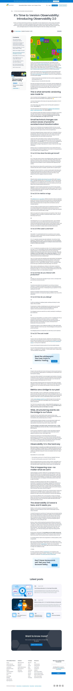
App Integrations (9, 680)
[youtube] (60, 686)
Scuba (51, 553)
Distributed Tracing (10, 668)
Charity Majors (18, 31)
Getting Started (37, 665)
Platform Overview (10, 664)
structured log (56, 108)
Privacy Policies (58, 669)
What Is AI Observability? (38, 673)
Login (49, 5)
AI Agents (19, 665)
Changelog (30, 677)
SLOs (7, 674)
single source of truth (38, 110)
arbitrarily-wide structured (43, 179)
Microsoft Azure (21, 668)
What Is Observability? (38, 671)
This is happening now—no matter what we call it (18, 58)
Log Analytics (9, 667)
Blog (12, 11)
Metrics (8, 670)
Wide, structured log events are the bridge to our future (19, 53)
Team (29, 664)
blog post (44, 71)
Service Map (9, 676)
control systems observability (43, 63)
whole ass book (56, 69)
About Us (29, 662)
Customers (30, 670)
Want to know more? (17, 67)
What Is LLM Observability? (39, 674)
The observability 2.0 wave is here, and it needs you (18, 61)
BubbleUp (8, 677)
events (32, 110)
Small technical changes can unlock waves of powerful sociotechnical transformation (18, 44)
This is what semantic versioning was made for (17, 40)
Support (29, 674)
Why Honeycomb (21, 662)
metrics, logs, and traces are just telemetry (40, 74)
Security (29, 673)
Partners (29, 671)
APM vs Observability (38, 676)
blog (50, 67)
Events (29, 668)
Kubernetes (20, 670)
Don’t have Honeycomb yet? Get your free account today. (18, 65)
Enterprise (19, 664)
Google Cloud (20, 671)
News (29, 667)
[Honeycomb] (9, 5)
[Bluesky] (54, 686)
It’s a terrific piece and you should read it (48, 554)
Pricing (39, 5)
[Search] (46, 5)
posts (52, 67)
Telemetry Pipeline (10, 671)
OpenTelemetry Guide (38, 677)
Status (29, 676)
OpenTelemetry (44, 544)
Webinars (36, 670)
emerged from (42, 69)
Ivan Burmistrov (46, 551)
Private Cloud (9, 673)
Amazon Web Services (22, 667)
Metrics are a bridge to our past (19, 50)
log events (50, 179)
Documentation (37, 664)
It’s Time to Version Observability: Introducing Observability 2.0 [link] (23, 11)
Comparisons (36, 668)
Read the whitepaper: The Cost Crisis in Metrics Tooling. (18, 48)
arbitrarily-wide (51, 108)
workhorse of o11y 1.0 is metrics (38, 198)
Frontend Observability (10, 665)
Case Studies (36, 667)
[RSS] (63, 686)
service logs (48, 180)
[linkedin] (57, 686)
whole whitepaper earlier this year (40, 399)
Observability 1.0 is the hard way (19, 55)
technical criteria (36, 69)
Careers (29, 665)
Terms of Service (60, 668)
